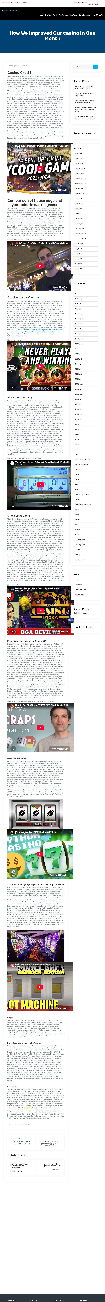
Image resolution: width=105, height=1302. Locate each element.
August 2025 (79, 194)
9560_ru (78, 399)
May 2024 (78, 259)
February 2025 (80, 224)
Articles (77, 439)
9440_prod (79, 384)
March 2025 (79, 219)
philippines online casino (83, 505)
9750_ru (78, 409)
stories (77, 530)
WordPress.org (79, 595)
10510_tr (78, 329)
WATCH (77, 555)
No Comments (26, 1124)
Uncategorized (14, 66)
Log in (77, 580)
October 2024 (79, 244)
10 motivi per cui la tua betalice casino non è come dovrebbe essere (85, 110)
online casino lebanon (82, 494)
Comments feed (80, 590)
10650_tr (78, 334)
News (77, 489)
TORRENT (78, 535)
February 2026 (80, 169)
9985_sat (78, 429)
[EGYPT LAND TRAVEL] (9, 11)
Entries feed (79, 585)
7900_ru (78, 354)
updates (78, 550)
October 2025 (79, 189)
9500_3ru (78, 394)
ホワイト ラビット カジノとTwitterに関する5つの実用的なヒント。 (48, 1143)
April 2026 (78, 159)
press (77, 515)
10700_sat (79, 339)
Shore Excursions (84, 15)
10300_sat (79, 314)
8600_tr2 (78, 359)
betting (77, 444)
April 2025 (78, 214)
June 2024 (78, 254)
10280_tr (78, 309)
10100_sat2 (79, 299)
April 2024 (78, 264)
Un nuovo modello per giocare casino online (52, 1165)
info (76, 484)
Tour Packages (63, 15)
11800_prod (79, 344)
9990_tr (78, 434)
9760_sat (78, 414)
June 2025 (78, 204)
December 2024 (80, 234)
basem (24, 66)
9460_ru (78, 389)
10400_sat (79, 324)
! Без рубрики (79, 289)
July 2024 (78, 249)
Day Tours (73, 15)
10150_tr (78, 304)
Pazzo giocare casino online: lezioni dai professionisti (19, 1166)
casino (77, 454)
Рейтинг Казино (80, 560)
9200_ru (78, 369)
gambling (78, 469)
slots (76, 525)
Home (41, 15)
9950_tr (78, 424)
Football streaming (81, 464)
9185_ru (78, 364)
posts (77, 510)
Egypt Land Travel (51, 15)
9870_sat (78, 419)
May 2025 (78, 209)
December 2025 (80, 179)
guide (77, 479)
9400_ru (78, 379)
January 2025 (80, 229)
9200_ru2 (78, 374)
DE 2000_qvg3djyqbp (82, 459)
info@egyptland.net (80, 2)
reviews (77, 520)
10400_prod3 (79, 319)
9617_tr (78, 404)
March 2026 (79, 164)
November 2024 (80, 239)
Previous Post (18, 1139)
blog (76, 449)
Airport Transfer (97, 15)
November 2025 (80, 184)
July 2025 (78, 199)
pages (77, 499)
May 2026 (78, 154)
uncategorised (80, 540)
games (77, 474)
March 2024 (79, 269)
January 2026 (80, 173)
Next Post (55, 1139)
